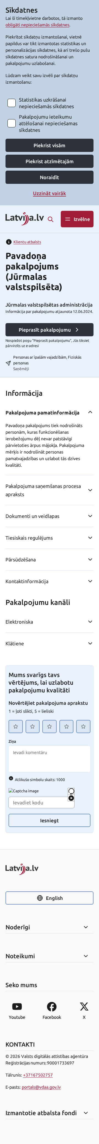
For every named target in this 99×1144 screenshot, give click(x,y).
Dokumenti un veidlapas (32, 516)
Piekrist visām (49, 145)
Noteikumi (20, 956)
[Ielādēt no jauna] (71, 791)
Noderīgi (18, 927)
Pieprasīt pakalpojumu (45, 329)
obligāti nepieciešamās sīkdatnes (37, 24)
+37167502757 (38, 1074)
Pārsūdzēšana (21, 559)
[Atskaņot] (71, 797)
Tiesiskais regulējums (29, 537)
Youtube (17, 1017)
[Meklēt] (51, 219)
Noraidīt (49, 177)
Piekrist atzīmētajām (50, 161)
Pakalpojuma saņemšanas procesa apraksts (43, 490)
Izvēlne (82, 219)
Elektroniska (19, 621)
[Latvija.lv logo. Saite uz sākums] (25, 219)
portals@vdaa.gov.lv (41, 1087)
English (54, 898)
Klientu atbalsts (27, 242)
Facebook (52, 1017)
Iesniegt (49, 820)
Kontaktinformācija (27, 581)
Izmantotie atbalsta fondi (41, 1113)
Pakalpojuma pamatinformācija (42, 412)
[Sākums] (50, 869)
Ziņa (12, 741)
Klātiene (15, 643)
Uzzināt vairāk (49, 193)
